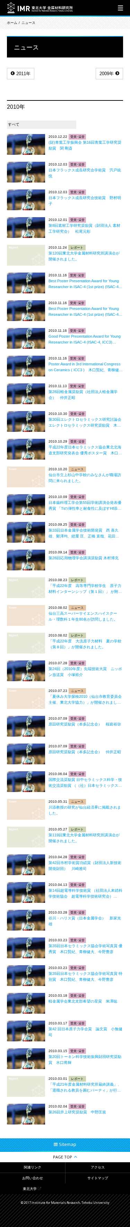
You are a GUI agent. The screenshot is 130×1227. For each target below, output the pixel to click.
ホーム (12, 23)
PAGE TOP (62, 1156)
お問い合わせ (32, 1178)
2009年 (106, 73)
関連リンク (32, 1167)
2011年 (23, 73)
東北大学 (30, 1189)
